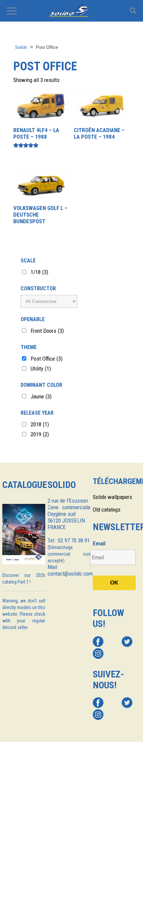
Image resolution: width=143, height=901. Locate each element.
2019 (40, 434)
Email (99, 543)
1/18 (39, 272)
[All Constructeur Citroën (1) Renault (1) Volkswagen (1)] (49, 301)
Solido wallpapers (112, 497)
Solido (21, 47)
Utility (41, 368)
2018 (40, 424)
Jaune (41, 396)
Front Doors (47, 330)
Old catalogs (106, 509)
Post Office (47, 358)
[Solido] (71, 10)
